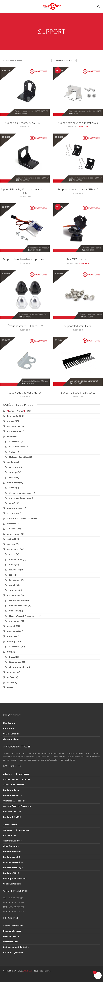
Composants (13, 549)
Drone (10, 436)
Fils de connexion (17, 600)
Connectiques (13, 595)
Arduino (11, 421)
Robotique (12, 641)
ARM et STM (12, 513)
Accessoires (14, 441)
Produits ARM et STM (12, 795)
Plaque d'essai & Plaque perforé (24, 616)
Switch (12, 585)
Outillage (11, 462)
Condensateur (16, 559)
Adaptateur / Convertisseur (20, 518)
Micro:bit (11, 626)
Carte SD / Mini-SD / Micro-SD (17, 806)
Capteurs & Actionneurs (14, 801)
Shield (10, 682)
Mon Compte (9, 723)
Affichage (11, 529)
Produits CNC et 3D (12, 817)
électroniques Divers (12, 841)
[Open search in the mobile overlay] (98, 6)
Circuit (12, 554)
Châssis (12, 452)
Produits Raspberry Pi (13, 867)
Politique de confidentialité (16, 947)
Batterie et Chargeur (18, 447)
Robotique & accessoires (15, 878)
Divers (12, 657)
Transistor (14, 590)
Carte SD (11, 544)
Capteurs (11, 523)
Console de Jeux (14, 431)
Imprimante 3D (14, 416)
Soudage (13, 472)
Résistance (14, 580)
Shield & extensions (12, 884)
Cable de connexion (18, 605)
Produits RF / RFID (11, 873)
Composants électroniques (16, 830)
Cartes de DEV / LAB (12, 811)
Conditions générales (13, 952)
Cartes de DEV (13, 426)
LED (10, 575)
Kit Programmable (17, 667)
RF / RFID (11, 677)
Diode (12, 564)
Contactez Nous (10, 941)
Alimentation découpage (21, 493)
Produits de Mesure (12, 851)
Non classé (12, 636)
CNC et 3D (12, 539)
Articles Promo (16, 411)
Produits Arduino (11, 790)
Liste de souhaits (11, 739)
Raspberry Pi (13, 631)
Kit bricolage (15, 662)
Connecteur (14, 621)
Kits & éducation (11, 846)
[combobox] (64, 60)
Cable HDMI (14, 611)
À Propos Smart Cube (13, 925)
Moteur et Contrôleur (19, 457)
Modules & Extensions (13, 862)
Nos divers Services (12, 931)
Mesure (12, 477)
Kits (9, 652)
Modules (11, 672)
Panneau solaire (14, 508)
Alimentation (13, 534)
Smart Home (13, 482)
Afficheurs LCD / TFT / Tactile (16, 779)
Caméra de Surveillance (20, 498)
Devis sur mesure (11, 936)
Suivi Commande (11, 734)
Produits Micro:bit (11, 857)
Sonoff (12, 503)
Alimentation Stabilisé (13, 784)
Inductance (14, 570)
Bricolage (13, 467)
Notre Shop (8, 728)
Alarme (12, 488)
